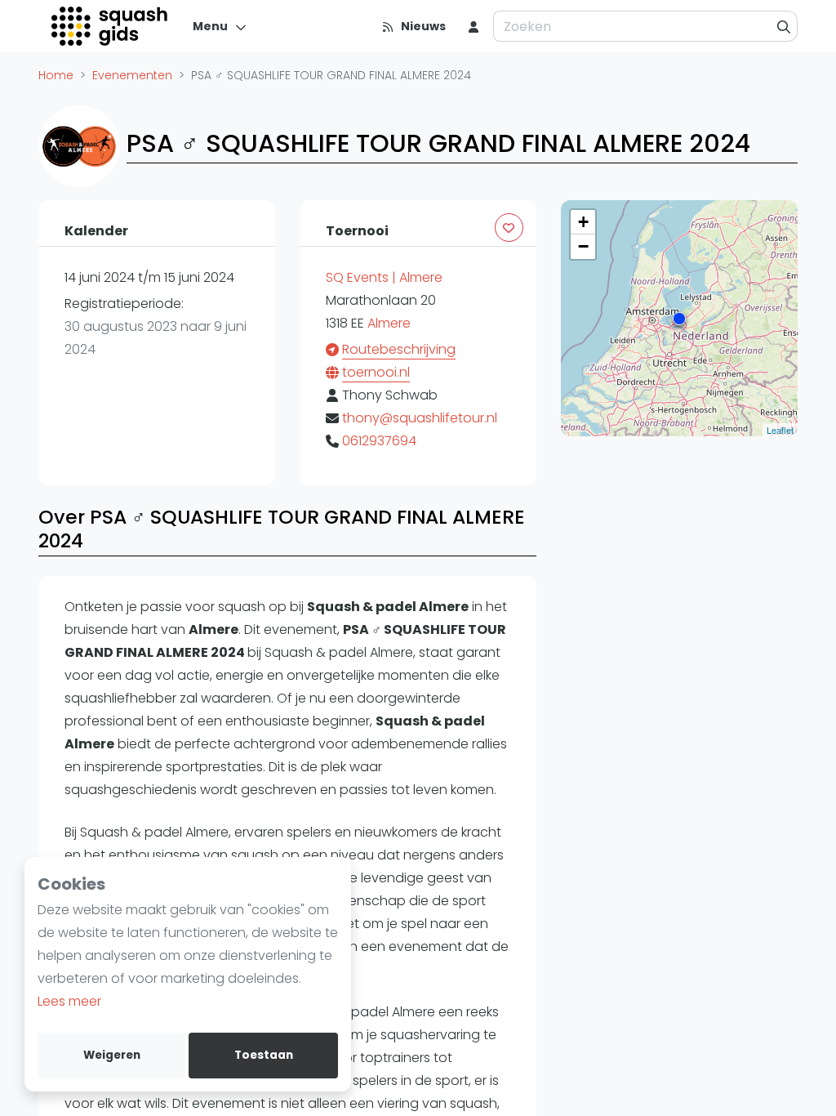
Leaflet (780, 429)
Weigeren (111, 1055)
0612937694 (379, 440)
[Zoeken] (784, 26)
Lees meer (69, 1001)
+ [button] (583, 222)
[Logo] (110, 26)
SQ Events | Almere (384, 277)
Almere (389, 323)
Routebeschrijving (399, 349)
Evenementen (132, 75)
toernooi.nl (376, 372)
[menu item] (473, 26)
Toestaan (263, 1055)
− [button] (583, 246)
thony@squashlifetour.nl (419, 417)
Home (55, 75)
